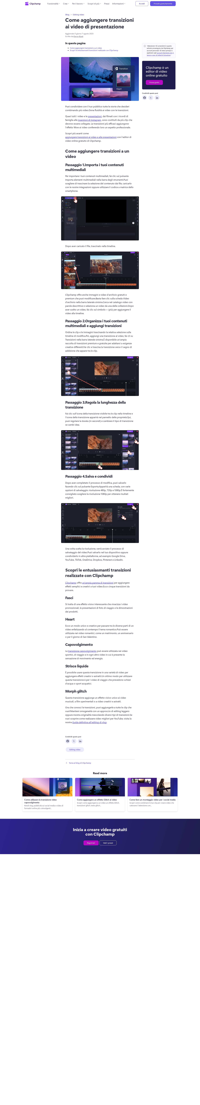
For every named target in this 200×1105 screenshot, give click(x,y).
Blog (67, 14)
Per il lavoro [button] (77, 3)
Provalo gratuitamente (163, 3)
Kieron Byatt (78, 36)
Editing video (78, 14)
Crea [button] (65, 3)
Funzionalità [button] (52, 3)
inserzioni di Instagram (89, 119)
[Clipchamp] (32, 3)
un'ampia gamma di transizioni (97, 582)
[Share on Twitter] (150, 97)
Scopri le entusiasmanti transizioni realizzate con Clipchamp (94, 50)
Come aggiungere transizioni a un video (86, 48)
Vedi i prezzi (108, 843)
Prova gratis (154, 82)
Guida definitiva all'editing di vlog (89, 722)
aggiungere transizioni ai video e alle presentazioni (91, 137)
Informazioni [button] (118, 3)
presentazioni (95, 116)
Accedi (142, 3)
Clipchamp (70, 582)
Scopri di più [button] (93, 3)
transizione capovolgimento (82, 650)
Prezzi (106, 3)
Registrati (91, 843)
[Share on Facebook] (144, 97)
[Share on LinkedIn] (157, 97)
